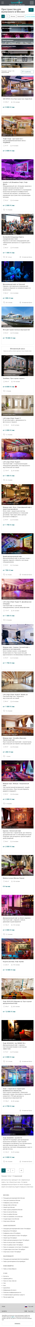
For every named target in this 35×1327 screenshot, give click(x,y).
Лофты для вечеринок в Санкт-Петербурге (15, 1235)
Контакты (6, 1276)
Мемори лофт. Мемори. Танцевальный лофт (16, 784)
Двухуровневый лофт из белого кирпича (16, 918)
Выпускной (21, 16)
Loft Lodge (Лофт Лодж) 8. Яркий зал (15, 694)
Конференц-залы (8, 22)
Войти (32, 3)
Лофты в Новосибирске (9, 1269)
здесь (13, 1317)
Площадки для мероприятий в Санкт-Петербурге (17, 1228)
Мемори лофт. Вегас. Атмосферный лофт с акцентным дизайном (17, 508)
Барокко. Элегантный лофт (12, 831)
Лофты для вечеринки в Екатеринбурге (14, 1261)
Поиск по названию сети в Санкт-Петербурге (16, 1247)
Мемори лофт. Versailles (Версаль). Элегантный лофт (14, 739)
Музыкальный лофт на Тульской (14, 284)
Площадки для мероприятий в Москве (14, 1198)
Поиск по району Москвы (10, 1214)
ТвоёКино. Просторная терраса (13, 378)
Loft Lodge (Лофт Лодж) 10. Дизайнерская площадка (17, 603)
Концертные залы (9, 46)
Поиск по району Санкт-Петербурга (13, 1245)
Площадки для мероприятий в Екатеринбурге (16, 1259)
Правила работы (8, 1278)
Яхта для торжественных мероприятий (16, 330)
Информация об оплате (9, 1290)
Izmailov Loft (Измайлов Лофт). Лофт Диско (15, 183)
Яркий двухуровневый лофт (12, 556)
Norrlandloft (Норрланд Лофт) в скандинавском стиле (13, 238)
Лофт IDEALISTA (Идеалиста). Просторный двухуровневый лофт (17, 1002)
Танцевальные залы (9, 58)
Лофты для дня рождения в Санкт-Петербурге (16, 1240)
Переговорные (7, 40)
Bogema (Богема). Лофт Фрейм (13, 961)
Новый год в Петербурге (10, 1238)
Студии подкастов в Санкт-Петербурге (14, 1249)
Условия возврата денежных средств (14, 1295)
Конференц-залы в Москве (10, 1202)
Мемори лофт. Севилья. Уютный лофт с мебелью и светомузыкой (16, 648)
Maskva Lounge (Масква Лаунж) (13, 878)
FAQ (4, 1283)
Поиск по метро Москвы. (10, 1212)
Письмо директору (8, 1297)
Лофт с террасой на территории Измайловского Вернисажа (14, 1089)
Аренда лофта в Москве (10, 1205)
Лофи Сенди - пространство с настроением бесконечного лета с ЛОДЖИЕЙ (14, 140)
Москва (22, 5)
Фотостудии (6, 28)
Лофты (4, 34)
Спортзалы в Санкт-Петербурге (12, 1252)
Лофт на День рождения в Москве (12, 1209)
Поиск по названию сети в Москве (13, 1216)
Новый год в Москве (9, 1207)
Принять (17, 1324)
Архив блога (6, 1288)
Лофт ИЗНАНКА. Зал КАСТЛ (12, 1138)
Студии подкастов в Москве (11, 1219)
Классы (5, 52)
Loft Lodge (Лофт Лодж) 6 (11, 462)
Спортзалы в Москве (9, 1221)
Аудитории (6, 64)
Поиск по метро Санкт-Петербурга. (13, 1242)
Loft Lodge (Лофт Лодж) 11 (12, 418)
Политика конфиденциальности (12, 1292)
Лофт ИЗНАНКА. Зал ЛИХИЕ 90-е (14, 1043)
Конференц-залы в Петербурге (12, 1233)
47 (21, 1170)
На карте (31, 10)
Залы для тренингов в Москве (11, 1200)
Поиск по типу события (9, 1281)
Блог (4, 1285)
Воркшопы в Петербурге (10, 1231)
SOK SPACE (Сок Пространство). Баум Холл (17, 99)
